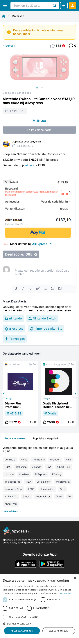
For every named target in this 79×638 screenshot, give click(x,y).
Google (46, 398)
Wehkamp (21, 466)
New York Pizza (13, 489)
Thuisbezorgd (12, 481)
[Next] (75, 394)
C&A (49, 466)
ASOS (31, 489)
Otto (62, 489)
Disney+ (8, 398)
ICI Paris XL (11, 496)
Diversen (18, 16)
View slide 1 (37, 88)
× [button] (74, 578)
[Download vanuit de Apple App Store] (26, 564)
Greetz (26, 496)
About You (11, 503)
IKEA (28, 481)
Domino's (10, 459)
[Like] (6, 422)
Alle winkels (11, 511)
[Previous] (4, 394)
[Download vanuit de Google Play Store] (52, 564)
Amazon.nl (39, 459)
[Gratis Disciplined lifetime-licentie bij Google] (58, 393)
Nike (68, 459)
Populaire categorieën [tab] (46, 438)
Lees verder (65, 593)
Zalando (36, 466)
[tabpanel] (39, 478)
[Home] (4, 16)
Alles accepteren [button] (22, 630)
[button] (39, 623)
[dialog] (39, 606)
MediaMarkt (63, 481)
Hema (24, 459)
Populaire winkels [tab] (15, 438)
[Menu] (5, 5)
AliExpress (9, 45)
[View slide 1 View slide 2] (39, 71)
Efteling (56, 474)
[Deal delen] (64, 5)
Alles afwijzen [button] (58, 630)
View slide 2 (42, 88)
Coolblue (24, 474)
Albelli (59, 496)
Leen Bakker (43, 496)
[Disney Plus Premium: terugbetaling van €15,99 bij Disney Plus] (20, 393)
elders (30, 165)
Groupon (55, 459)
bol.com (9, 474)
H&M (7, 466)
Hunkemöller (47, 489)
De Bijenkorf (44, 481)
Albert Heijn (64, 466)
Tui (69, 496)
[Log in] (72, 5)
